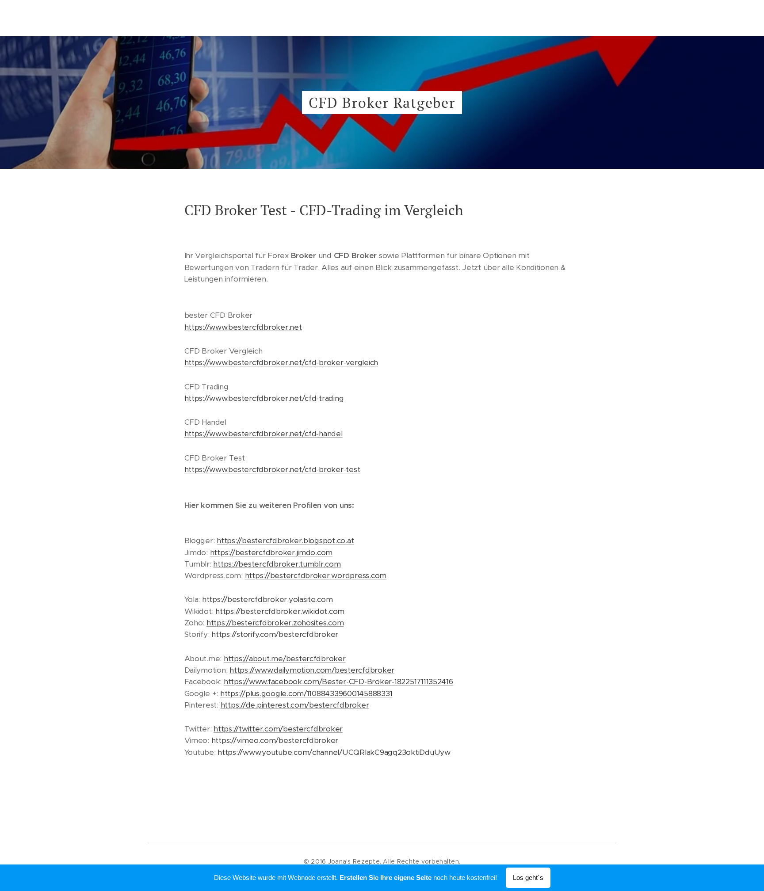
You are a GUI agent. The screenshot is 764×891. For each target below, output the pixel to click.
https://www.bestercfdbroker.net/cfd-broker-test (272, 469)
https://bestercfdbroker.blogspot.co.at (285, 540)
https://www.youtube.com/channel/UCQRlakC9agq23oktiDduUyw (334, 752)
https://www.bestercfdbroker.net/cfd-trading (264, 398)
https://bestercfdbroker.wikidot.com (279, 611)
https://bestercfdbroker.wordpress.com (315, 575)
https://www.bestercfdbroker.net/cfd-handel (263, 433)
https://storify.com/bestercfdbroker (274, 634)
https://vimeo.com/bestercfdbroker (275, 740)
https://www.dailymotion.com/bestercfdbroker (311, 670)
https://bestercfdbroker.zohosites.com (275, 623)
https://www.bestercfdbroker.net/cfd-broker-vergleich (281, 362)
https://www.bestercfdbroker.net (243, 327)
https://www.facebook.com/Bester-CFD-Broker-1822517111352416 (338, 681)
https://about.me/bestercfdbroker (285, 658)
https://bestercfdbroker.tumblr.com (276, 564)
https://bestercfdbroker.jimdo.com (271, 552)
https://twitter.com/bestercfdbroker (278, 729)
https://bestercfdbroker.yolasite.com (267, 599)
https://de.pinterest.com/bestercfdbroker (295, 705)
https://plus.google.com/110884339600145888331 (306, 693)
